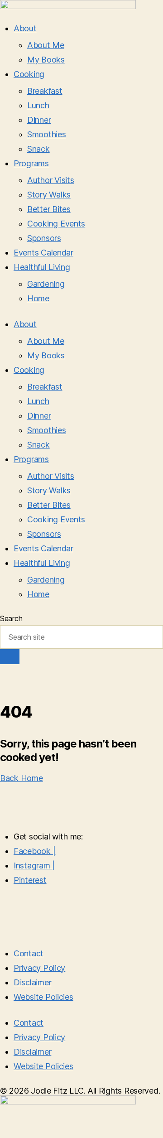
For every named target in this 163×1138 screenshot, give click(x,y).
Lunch (38, 105)
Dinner (39, 120)
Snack (38, 149)
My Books (46, 59)
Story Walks (49, 194)
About (25, 28)
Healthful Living (42, 267)
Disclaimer (32, 982)
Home (38, 298)
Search (11, 618)
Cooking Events (56, 223)
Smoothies (46, 134)
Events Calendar (43, 252)
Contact (28, 953)
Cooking (29, 74)
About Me (45, 45)
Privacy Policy (39, 968)
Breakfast (44, 91)
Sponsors (44, 238)
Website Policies (43, 997)
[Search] (9, 656)
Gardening (46, 284)
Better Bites (49, 209)
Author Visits (50, 180)
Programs (31, 163)
